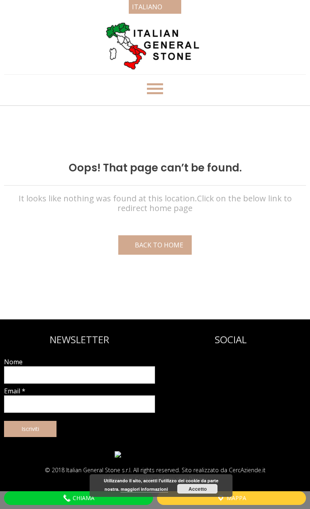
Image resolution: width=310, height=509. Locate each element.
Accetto (198, 488)
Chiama (82, 498)
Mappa (235, 498)
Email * (14, 391)
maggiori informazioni (144, 489)
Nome (13, 361)
